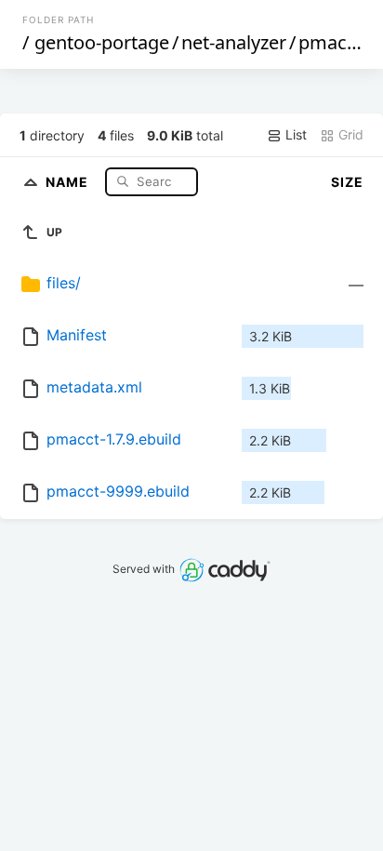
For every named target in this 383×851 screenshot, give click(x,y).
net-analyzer (233, 42)
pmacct (330, 42)
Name (69, 181)
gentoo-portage (101, 42)
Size (347, 182)
